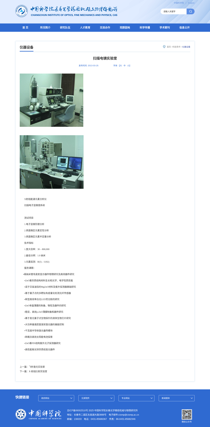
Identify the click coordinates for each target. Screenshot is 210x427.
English (191, 3)
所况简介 (45, 27)
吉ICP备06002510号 (77, 410)
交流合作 (105, 27)
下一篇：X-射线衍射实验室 (33, 371)
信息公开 (184, 27)
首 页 (25, 27)
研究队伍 (65, 27)
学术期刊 (165, 27)
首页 (169, 47)
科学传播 (145, 27)
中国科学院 (179, 3)
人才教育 (85, 27)
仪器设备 (186, 47)
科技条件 (177, 47)
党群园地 (125, 27)
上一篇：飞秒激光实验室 (32, 367)
